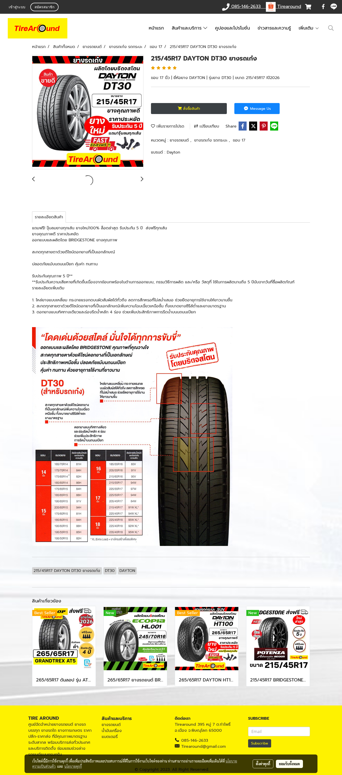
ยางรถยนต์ (180, 140)
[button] (330, 28)
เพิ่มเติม (307, 28)
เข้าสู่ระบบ (17, 7)
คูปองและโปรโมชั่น (232, 28)
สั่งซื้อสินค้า (191, 108)
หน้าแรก (156, 28)
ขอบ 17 (239, 140)
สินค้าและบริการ (187, 28)
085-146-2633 (194, 740)
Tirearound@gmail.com (203, 746)
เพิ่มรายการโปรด (169, 126)
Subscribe (259, 743)
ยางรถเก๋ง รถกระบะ (211, 140)
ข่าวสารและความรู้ (274, 28)
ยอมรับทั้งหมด (289, 763)
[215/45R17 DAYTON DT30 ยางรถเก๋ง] (87, 112)
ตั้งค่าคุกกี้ (263, 763)
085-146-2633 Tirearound (265, 6)
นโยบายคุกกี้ (73, 766)
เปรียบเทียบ (208, 126)
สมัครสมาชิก (44, 7)
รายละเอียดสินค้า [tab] (49, 217)
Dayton (173, 152)
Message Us (260, 108)
